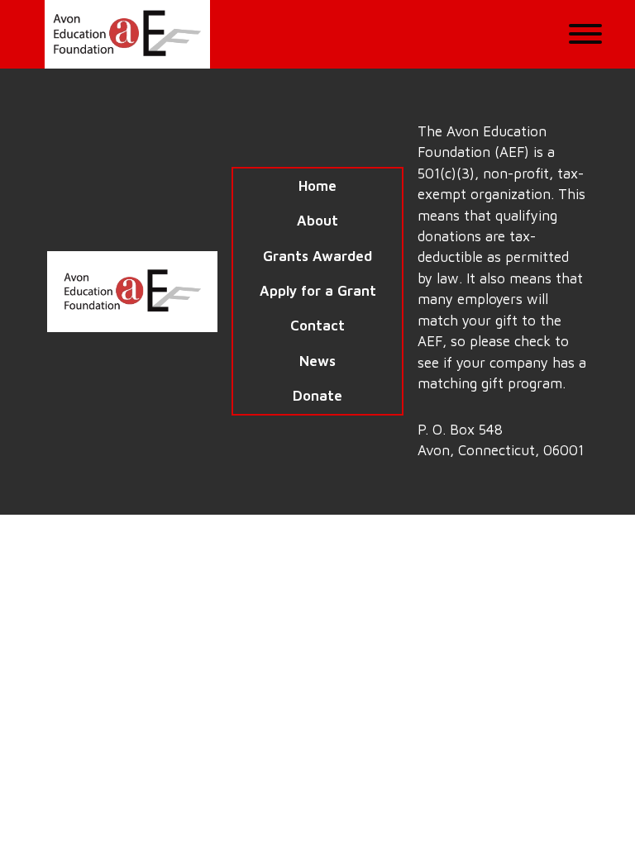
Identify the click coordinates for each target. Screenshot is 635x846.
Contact (317, 325)
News (317, 361)
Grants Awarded (317, 256)
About (317, 220)
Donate (317, 395)
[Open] (585, 34)
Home (317, 186)
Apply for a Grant (318, 291)
